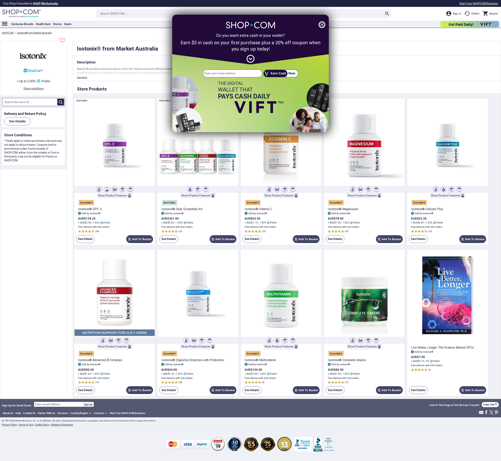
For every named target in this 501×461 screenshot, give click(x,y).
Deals (67, 24)
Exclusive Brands (22, 24)
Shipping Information (62, 424)
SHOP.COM (8, 33)
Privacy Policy (9, 424)
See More (82, 77)
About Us (8, 413)
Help (18, 413)
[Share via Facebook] (486, 412)
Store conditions (33, 88)
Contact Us (29, 413)
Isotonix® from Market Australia (34, 33)
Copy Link (490, 404)
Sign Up (88, 404)
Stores (57, 24)
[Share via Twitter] (491, 412)
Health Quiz (43, 24)
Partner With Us (46, 413)
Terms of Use (26, 424)
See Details (84, 238)
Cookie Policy (42, 424)
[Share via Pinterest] (496, 412)
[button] (81, 413)
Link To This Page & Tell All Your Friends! (454, 405)
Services (63, 413)
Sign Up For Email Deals (16, 405)
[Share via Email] (481, 413)
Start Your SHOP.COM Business (479, 3)
